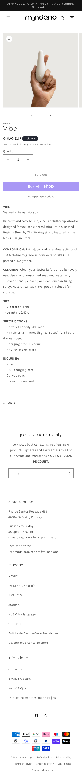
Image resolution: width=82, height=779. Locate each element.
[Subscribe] (68, 473)
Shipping (23, 144)
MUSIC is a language (22, 614)
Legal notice (64, 763)
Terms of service (23, 763)
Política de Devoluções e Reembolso (33, 633)
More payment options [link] (41, 196)
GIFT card (14, 624)
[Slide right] (50, 115)
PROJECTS (15, 595)
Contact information (43, 769)
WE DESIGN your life (21, 586)
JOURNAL (14, 605)
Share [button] (11, 403)
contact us (15, 669)
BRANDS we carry (20, 678)
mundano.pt (26, 757)
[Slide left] (31, 115)
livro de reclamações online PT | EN (32, 698)
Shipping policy (45, 763)
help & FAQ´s (17, 688)
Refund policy (44, 757)
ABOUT (13, 576)
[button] (8, 18)
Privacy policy (64, 757)
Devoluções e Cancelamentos (28, 643)
